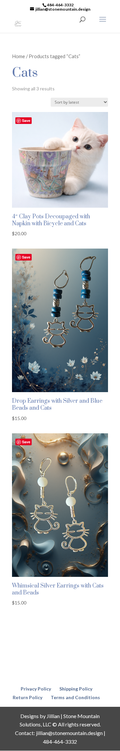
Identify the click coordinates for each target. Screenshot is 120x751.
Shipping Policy (75, 689)
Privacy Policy (36, 689)
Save (26, 120)
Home (18, 56)
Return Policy (27, 697)
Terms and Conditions (75, 697)
